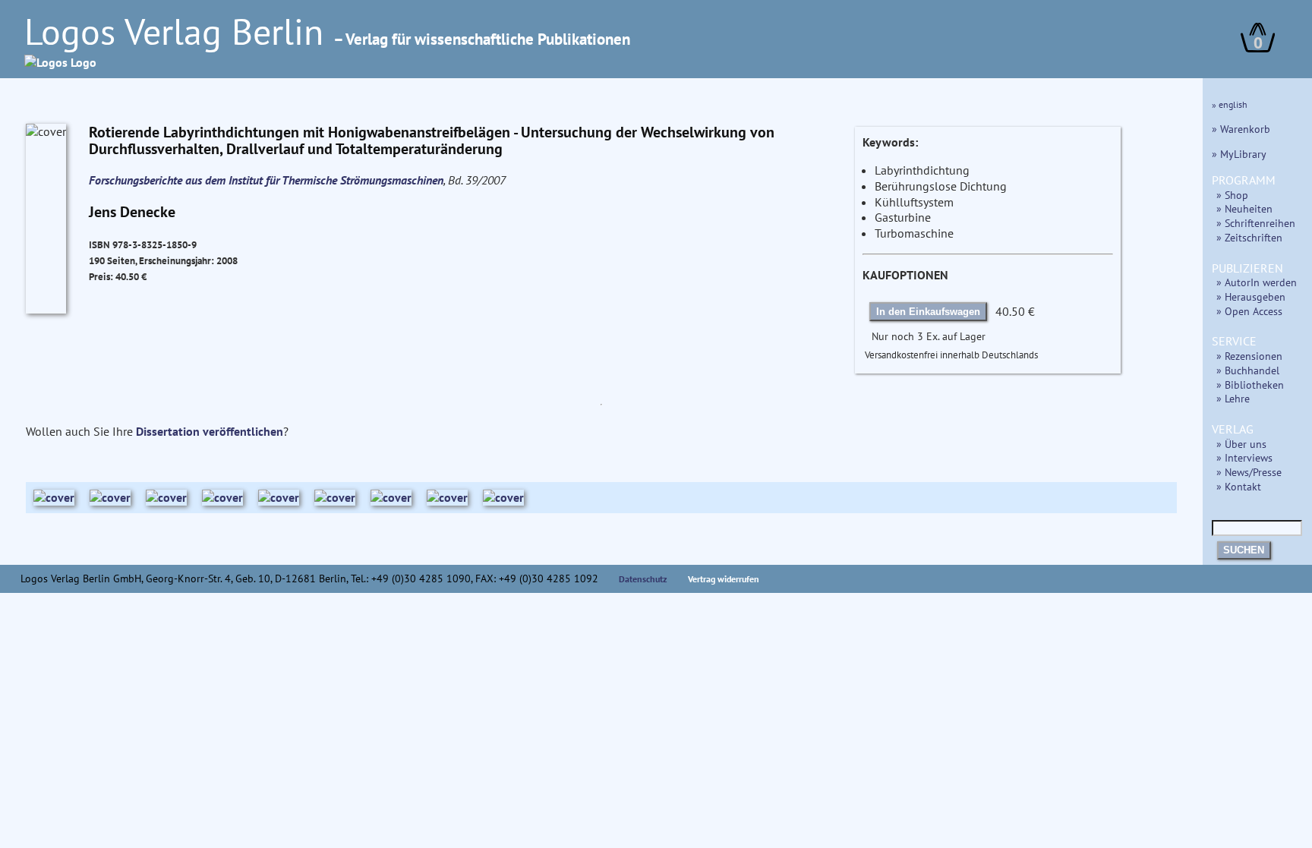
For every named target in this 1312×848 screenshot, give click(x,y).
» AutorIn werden (1256, 282)
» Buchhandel (1247, 370)
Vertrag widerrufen (723, 579)
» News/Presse (1249, 472)
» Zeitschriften (1249, 237)
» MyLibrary (1239, 154)
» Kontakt (1238, 486)
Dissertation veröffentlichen (209, 431)
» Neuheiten (1244, 208)
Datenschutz (643, 579)
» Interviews (1244, 457)
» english (1229, 104)
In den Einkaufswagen (928, 311)
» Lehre (1233, 398)
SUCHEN (1243, 550)
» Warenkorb (1241, 128)
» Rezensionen (1249, 355)
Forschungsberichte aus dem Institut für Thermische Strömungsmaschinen (266, 180)
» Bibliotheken (1250, 384)
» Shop (1232, 195)
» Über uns (1241, 444)
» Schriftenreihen (1255, 223)
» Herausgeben (1250, 296)
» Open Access (1249, 311)
